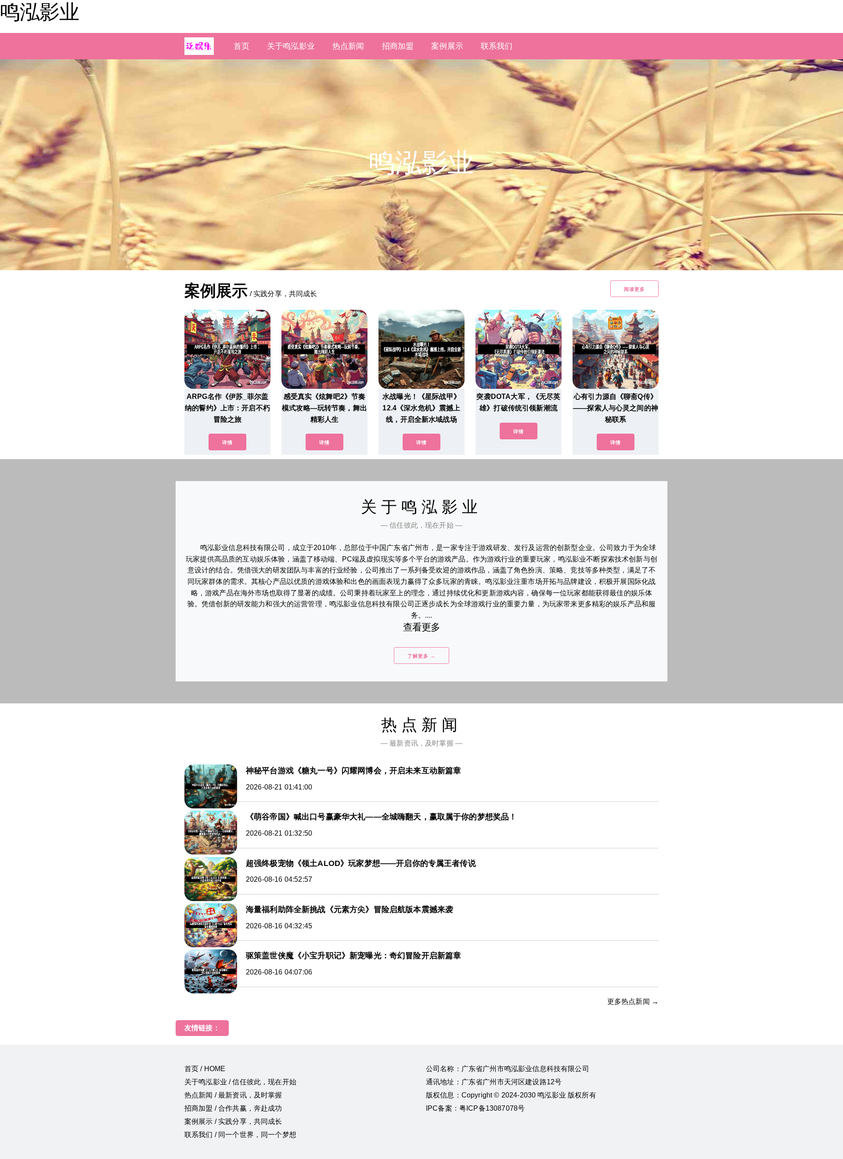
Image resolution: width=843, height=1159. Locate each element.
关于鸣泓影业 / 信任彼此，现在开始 (240, 1082)
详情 (227, 442)
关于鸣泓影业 (291, 46)
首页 (241, 46)
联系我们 (497, 46)
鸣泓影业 (39, 11)
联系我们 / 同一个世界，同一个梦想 (240, 1134)
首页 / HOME (204, 1068)
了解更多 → (421, 656)
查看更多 (421, 627)
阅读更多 (634, 289)
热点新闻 (348, 46)
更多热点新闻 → (633, 1001)
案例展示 (447, 46)
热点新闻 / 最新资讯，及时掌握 (233, 1095)
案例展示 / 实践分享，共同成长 (233, 1121)
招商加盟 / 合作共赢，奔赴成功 (233, 1108)
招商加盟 (398, 46)
